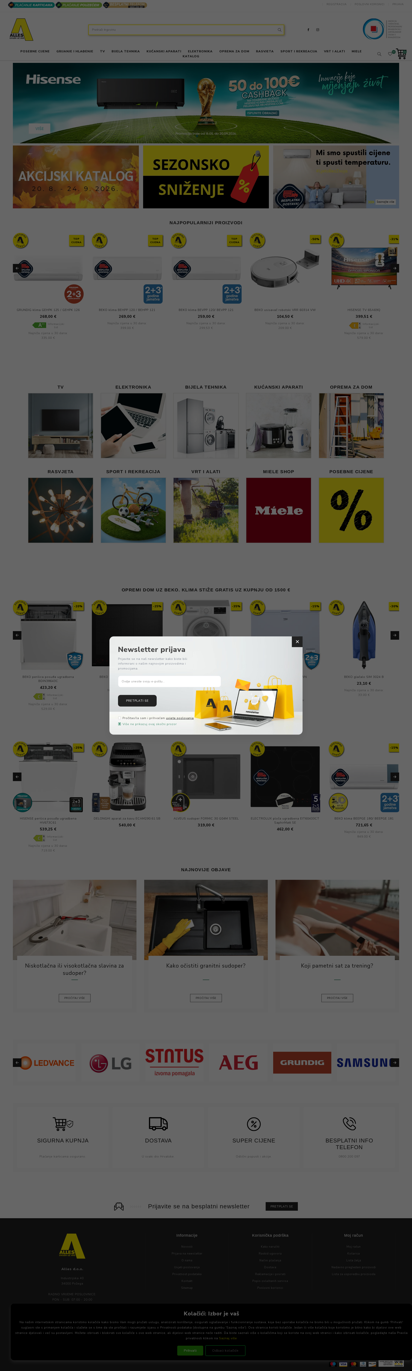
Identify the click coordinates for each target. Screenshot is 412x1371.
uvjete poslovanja (180, 718)
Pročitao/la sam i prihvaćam (158, 718)
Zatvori (297, 641)
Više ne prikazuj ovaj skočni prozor (150, 724)
